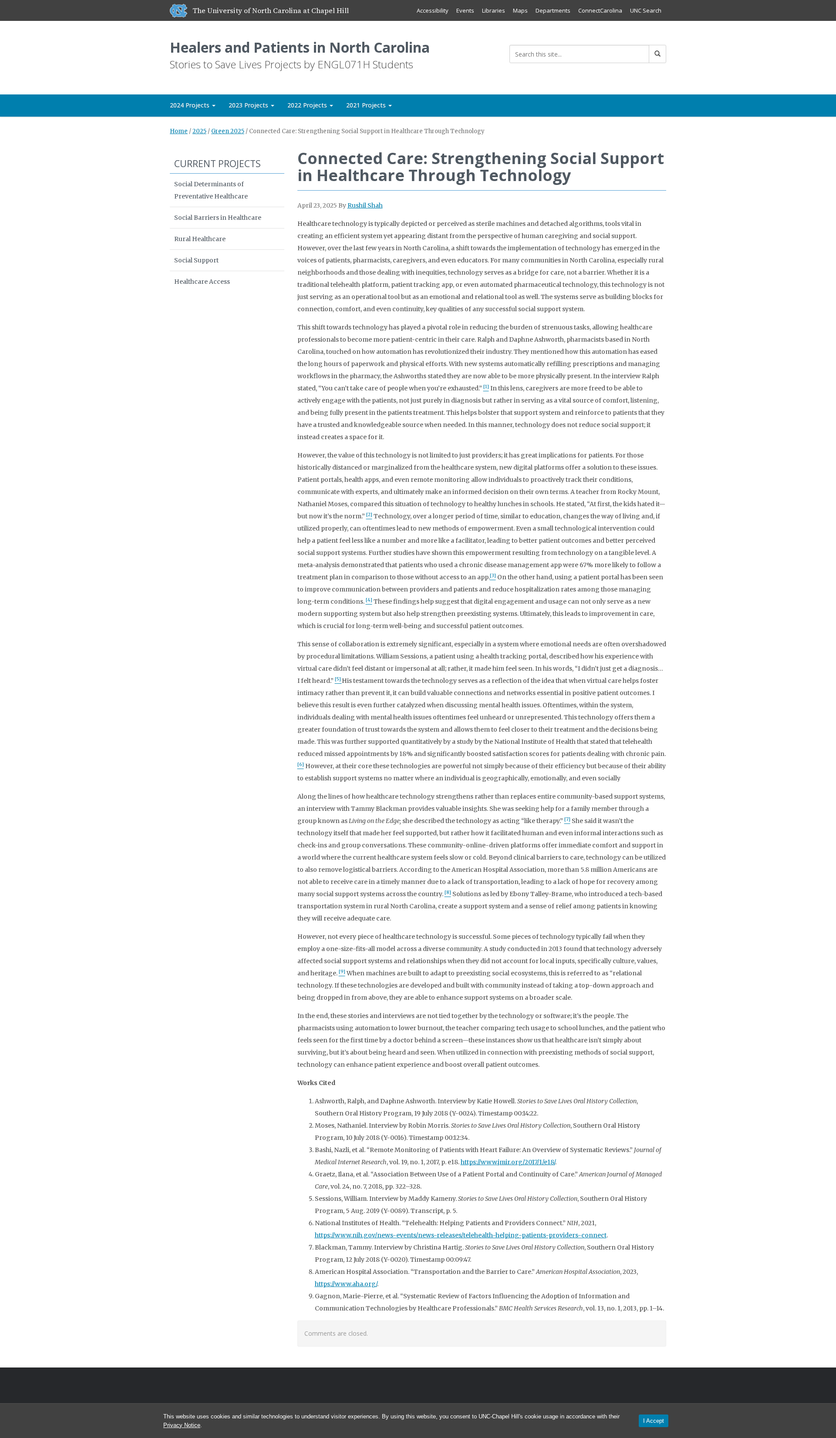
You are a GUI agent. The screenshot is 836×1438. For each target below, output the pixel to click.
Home (179, 131)
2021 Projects (367, 105)
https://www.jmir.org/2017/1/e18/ (508, 1162)
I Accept (653, 1421)
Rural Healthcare (200, 239)
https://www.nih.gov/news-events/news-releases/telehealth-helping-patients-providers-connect (461, 1235)
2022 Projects (308, 105)
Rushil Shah (365, 205)
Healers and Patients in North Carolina (300, 47)
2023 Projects (249, 105)
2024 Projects (190, 105)
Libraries (493, 10)
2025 (199, 131)
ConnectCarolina (600, 10)
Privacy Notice (181, 1425)
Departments (553, 10)
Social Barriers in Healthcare (217, 218)
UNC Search (645, 10)
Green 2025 (227, 131)
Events (465, 10)
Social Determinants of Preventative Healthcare (211, 190)
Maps (520, 10)
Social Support (196, 260)
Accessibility (432, 10)
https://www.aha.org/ (346, 1284)
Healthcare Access (202, 282)
